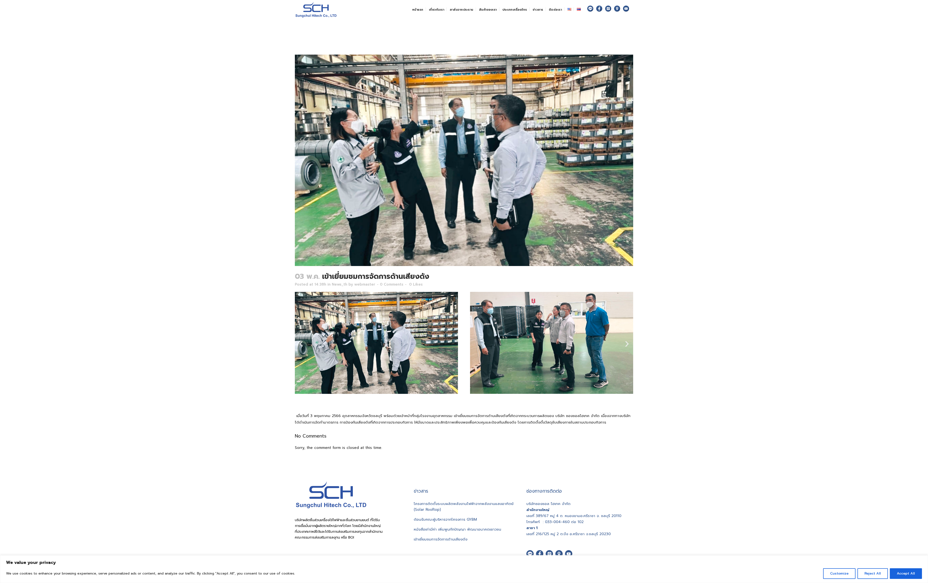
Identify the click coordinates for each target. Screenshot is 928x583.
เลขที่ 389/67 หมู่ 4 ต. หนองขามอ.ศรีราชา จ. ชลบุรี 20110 (573, 515)
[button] (301, 343)
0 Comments (391, 284)
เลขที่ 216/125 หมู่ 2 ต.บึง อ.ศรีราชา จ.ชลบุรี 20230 (568, 534)
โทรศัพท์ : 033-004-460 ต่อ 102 (555, 522)
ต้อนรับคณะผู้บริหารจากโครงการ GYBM (445, 519)
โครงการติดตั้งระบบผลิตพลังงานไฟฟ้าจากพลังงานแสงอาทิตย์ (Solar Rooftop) (464, 506)
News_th (339, 284)
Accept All (906, 573)
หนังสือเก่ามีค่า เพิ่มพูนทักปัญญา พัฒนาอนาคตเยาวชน (457, 529)
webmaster (364, 284)
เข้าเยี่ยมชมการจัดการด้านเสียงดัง (440, 539)
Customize (839, 573)
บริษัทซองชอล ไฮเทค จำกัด (548, 503)
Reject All (872, 573)
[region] (464, 569)
